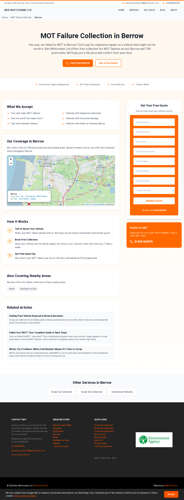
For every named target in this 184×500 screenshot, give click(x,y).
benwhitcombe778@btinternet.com (28, 450)
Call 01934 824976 (80, 63)
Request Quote (154, 200)
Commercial (30, 196)
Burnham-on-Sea (28, 289)
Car (17, 196)
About (173, 10)
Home (121, 10)
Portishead (58, 431)
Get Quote (149, 10)
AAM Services (170, 485)
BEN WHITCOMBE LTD (18, 10)
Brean (12, 289)
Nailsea (56, 443)
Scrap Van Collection (91, 392)
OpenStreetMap (98, 204)
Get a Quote (99, 434)
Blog (162, 10)
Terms (45, 485)
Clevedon (57, 428)
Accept (171, 494)
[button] (29, 185)
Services (134, 10)
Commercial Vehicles (122, 392)
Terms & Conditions (103, 446)
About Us (98, 440)
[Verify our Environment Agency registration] (154, 439)
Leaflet (86, 204)
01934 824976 (159, 210)
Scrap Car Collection (61, 392)
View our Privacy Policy (25, 496)
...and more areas (61, 446)
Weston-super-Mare (62, 425)
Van (22, 196)
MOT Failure (42, 196)
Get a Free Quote (108, 63)
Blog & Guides (100, 437)
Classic (33, 198)
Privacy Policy (100, 443)
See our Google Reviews (21, 455)
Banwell (56, 434)
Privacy (37, 485)
